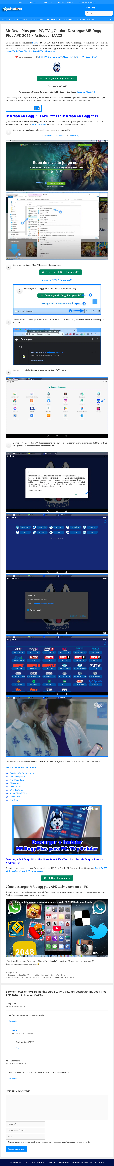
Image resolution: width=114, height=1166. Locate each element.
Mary (14, 1030)
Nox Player (47, 135)
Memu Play (74, 135)
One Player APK (55, 57)
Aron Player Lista (17, 780)
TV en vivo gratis (39, 124)
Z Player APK (15, 783)
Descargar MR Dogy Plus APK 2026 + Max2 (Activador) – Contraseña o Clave (36, 975)
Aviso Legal (33, 2)
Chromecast (50, 51)
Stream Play (15, 797)
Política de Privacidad (87, 2)
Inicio (20, 2)
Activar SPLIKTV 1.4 (18, 793)
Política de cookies (65, 2)
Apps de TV (6, 19)
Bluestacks (60, 135)
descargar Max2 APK (85, 92)
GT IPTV (80, 57)
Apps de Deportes (20, 19)
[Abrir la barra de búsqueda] (111, 19)
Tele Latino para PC (18, 776)
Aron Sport (14, 800)
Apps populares (37, 19)
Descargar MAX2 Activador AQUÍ (57, 280)
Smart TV (10, 51)
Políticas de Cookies (81, 1163)
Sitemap (101, 1163)
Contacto (48, 2)
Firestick (28, 51)
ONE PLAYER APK (17, 790)
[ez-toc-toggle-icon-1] (36, 108)
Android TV (38, 51)
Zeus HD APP (92, 57)
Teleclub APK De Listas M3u (22, 773)
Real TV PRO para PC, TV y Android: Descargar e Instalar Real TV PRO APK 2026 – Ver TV (41, 977)
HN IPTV (43, 57)
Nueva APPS (68, 19)
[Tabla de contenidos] (37, 108)
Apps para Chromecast (85, 19)
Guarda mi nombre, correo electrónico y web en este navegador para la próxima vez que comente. (49, 1142)
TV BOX (19, 51)
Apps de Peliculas (54, 19)
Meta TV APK (69, 57)
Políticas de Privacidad (66, 1163)
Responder (13, 1021)
